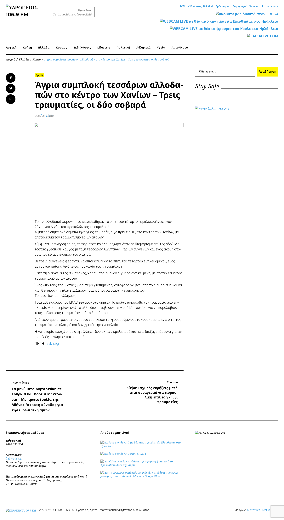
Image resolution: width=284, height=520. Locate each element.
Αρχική (11, 47)
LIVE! (182, 6)
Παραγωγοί (239, 6)
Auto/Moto (180, 47)
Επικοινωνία (270, 6)
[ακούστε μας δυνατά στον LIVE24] (247, 14)
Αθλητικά (143, 47)
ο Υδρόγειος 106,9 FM (200, 6)
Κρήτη (27, 47)
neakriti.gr (51, 343)
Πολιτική (123, 47)
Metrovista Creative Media (262, 509)
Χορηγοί (254, 6)
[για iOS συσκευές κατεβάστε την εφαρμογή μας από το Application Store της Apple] (142, 465)
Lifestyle (103, 47)
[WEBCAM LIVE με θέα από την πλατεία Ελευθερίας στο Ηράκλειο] (219, 21)
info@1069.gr (14, 458)
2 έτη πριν (46, 115)
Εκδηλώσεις (82, 47)
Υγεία (161, 47)
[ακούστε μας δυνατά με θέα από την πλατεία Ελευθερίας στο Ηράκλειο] (142, 446)
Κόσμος (61, 47)
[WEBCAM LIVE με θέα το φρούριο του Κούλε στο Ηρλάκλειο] (224, 28)
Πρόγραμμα (222, 6)
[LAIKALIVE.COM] (262, 36)
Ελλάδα (43, 47)
